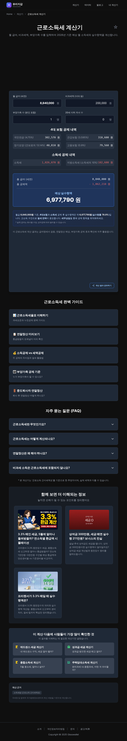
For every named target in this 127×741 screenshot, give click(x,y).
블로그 (100, 5)
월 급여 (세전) (19, 96)
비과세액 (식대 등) (74, 96)
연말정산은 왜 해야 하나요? (30, 453)
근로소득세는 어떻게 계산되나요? (34, 438)
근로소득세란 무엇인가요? (29, 424)
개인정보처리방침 (56, 729)
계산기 (75, 5)
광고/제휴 (85, 729)
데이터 (88, 5)
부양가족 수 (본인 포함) (24, 112)
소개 (39, 729)
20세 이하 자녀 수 (74, 112)
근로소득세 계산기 (37, 14)
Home (9, 14)
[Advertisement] (63, 62)
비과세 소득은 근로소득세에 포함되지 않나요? (41, 467)
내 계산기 (113, 5)
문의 (72, 729)
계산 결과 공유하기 (104, 285)
